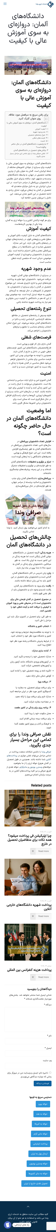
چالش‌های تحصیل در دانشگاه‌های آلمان (30, 150)
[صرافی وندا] (44, 4)
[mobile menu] (5, 4)
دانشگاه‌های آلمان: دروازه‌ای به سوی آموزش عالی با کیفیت (27, 124)
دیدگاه (48, 1004)
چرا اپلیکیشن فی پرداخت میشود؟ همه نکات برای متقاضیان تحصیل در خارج (30, 839)
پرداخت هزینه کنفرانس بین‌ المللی (29, 970)
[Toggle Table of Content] (45, 119)
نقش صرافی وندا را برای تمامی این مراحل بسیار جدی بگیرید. (27, 155)
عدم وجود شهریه (39, 132)
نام (49, 1035)
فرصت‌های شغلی (38, 138)
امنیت (43, 141)
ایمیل (48, 1048)
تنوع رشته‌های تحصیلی (36, 135)
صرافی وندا (46, 752)
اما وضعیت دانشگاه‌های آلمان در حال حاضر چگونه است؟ (28, 146)
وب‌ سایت (47, 1060)
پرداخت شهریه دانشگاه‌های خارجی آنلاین (29, 907)
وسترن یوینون (35, 767)
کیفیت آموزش (40, 129)
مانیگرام (23, 767)
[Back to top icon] (28, 1207)
